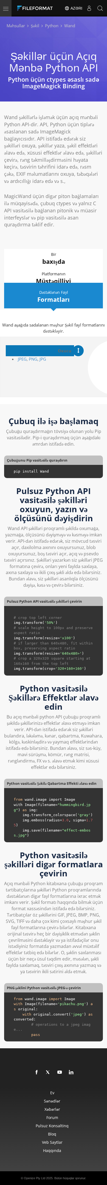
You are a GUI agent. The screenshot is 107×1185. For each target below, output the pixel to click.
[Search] (100, 8)
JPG (43, 359)
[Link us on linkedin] (71, 1072)
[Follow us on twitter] (48, 1072)
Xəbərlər (52, 1109)
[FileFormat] (36, 8)
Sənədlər (52, 1101)
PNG (33, 359)
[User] (89, 8)
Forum (52, 1117)
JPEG (22, 359)
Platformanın (53, 278)
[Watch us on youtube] (59, 1072)
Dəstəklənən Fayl (53, 296)
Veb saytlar (52, 1142)
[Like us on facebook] (36, 1072)
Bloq (52, 1134)
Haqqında (52, 1150)
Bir (53, 258)
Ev (52, 1092)
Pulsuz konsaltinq (52, 1125)
